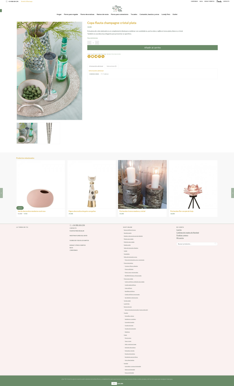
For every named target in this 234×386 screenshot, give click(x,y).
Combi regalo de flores (130, 285)
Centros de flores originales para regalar (134, 281)
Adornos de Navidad (98, 54)
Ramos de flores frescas (130, 230)
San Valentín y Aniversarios (131, 297)
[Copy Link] (102, 56)
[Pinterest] (99, 56)
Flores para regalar (128, 279)
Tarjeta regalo (127, 300)
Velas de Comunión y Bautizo (131, 248)
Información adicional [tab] (96, 66)
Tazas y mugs (128, 341)
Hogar (104, 54)
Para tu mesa (128, 338)
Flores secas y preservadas (131, 272)
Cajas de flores (128, 288)
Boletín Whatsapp (26, 1)
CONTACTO (73, 228)
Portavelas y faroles (129, 350)
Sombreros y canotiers (130, 319)
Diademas (127, 332)
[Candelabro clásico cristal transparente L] (232, 193)
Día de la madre (127, 233)
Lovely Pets (127, 304)
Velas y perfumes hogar (130, 344)
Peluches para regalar (129, 242)
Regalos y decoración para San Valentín (133, 236)
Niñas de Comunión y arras (130, 257)
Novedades (127, 254)
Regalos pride (127, 245)
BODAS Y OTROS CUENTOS (78, 245)
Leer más (120, 383)
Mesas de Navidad (129, 372)
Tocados (126, 313)
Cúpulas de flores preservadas (132, 294)
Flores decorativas (128, 263)
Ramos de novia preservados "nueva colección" (136, 310)
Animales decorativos (130, 347)
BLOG (71, 247)
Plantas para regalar (128, 239)
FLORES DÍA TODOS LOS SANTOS (79, 240)
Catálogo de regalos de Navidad (187, 233)
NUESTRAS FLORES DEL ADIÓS (78, 235)
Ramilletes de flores (130, 291)
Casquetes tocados (129, 322)
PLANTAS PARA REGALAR (77, 231)
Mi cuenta (180, 238)
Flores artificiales (129, 269)
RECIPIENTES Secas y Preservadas (133, 275)
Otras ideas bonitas (116, 54)
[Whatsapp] (89, 56)
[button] (1, 10)
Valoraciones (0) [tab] (111, 66)
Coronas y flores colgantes (131, 266)
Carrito (179, 230)
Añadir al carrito (152, 47)
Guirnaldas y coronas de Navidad (133, 366)
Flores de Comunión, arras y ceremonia (134, 260)
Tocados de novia (129, 325)
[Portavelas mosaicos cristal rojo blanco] (1, 193)
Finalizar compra (182, 235)
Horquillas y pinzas (129, 316)
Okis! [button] (114, 383)
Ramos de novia (128, 307)
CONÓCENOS (74, 250)
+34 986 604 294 (13, 1)
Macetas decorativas (130, 354)
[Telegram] (96, 56)
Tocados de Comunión (130, 328)
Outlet (125, 251)
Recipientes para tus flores (131, 357)
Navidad (109, 54)
